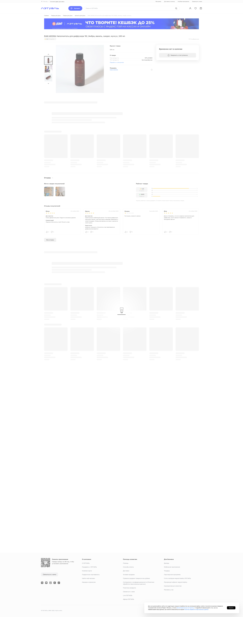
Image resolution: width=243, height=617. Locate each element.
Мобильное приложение (172, 567)
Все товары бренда (71, 277)
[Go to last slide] (48, 54)
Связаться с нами (197, 1)
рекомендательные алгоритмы (185, 607)
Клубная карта (87, 571)
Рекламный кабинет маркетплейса (175, 582)
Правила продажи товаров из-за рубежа (136, 578)
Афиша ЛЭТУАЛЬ (128, 599)
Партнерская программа (172, 574)
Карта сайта (58, 610)
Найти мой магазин (88, 578)
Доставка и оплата (169, 1)
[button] (48, 60)
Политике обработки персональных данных (196, 609)
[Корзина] (201, 8)
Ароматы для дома (80, 15)
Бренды (166, 563)
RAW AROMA (114, 70)
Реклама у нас (169, 590)
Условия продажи (129, 574)
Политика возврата (129, 588)
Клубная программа (183, 1)
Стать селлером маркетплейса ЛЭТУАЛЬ (177, 578)
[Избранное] (195, 8)
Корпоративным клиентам (172, 586)
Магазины (158, 1)
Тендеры (167, 571)
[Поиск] (176, 8)
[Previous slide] (191, 144)
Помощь (125, 563)
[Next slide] (48, 83)
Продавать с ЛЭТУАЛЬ (89, 567)
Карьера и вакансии (89, 582)
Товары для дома (56, 15)
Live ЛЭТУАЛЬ (127, 595)
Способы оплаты (128, 567)
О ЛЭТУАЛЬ (86, 563)
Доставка (126, 571)
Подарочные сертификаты (90, 574)
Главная (46, 15)
